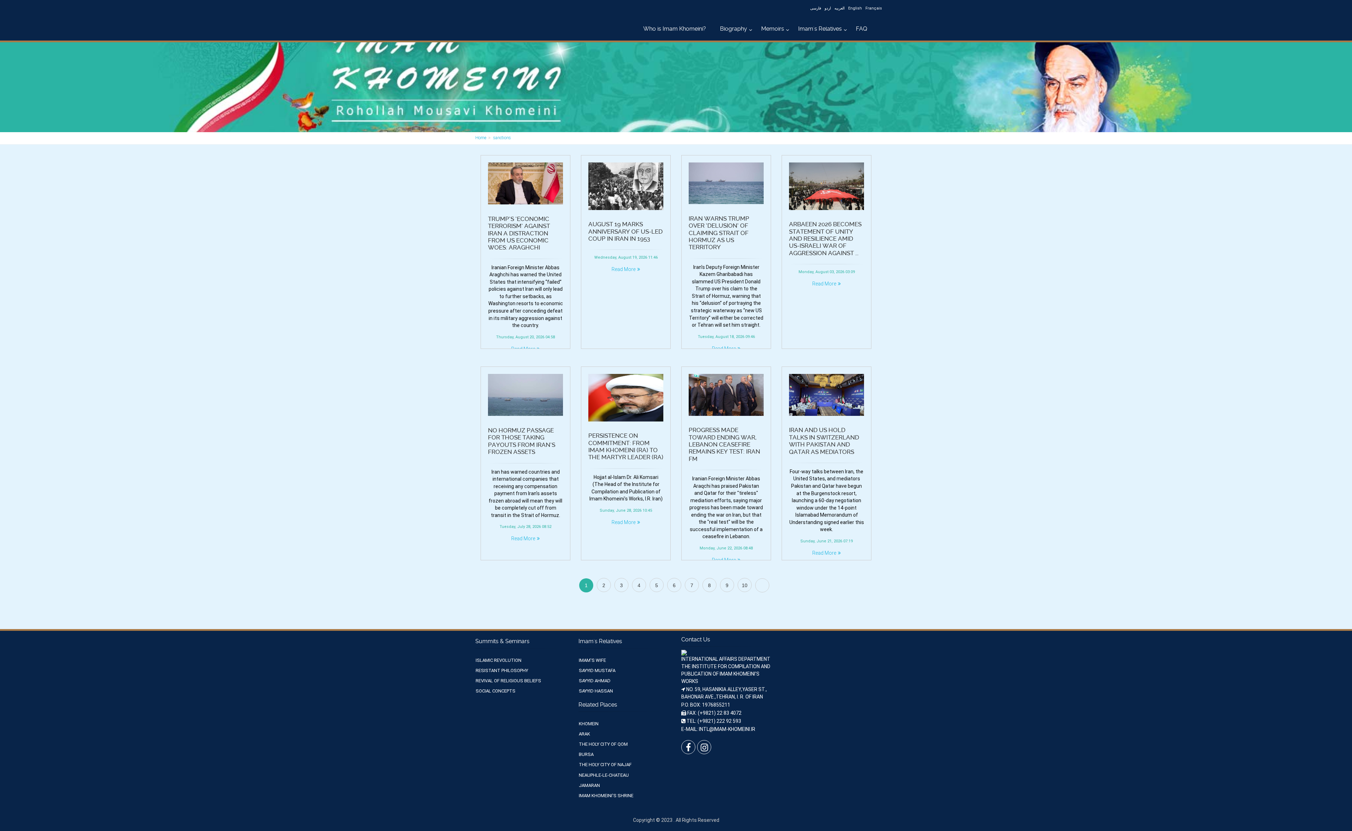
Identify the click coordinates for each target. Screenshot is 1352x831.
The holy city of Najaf (605, 764)
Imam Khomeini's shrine (606, 795)
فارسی (815, 8)
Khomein (589, 723)
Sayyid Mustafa (597, 670)
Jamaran (589, 785)
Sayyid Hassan (596, 691)
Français (873, 8)
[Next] (762, 585)
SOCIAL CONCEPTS (495, 691)
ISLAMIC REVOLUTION (498, 660)
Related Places (597, 704)
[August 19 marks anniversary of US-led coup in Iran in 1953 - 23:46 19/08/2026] (625, 186)
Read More (624, 269)
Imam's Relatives (820, 28)
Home (480, 137)
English (855, 8)
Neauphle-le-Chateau (604, 775)
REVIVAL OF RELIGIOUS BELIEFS (508, 680)
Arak (584, 734)
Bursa (586, 754)
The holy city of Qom (603, 744)
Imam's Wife (592, 660)
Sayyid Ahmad (595, 680)
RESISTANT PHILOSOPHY (502, 670)
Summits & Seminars (502, 641)
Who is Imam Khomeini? (674, 28)
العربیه (839, 8)
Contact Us (695, 639)
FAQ (861, 28)
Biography (733, 28)
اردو (828, 8)
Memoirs (772, 28)
